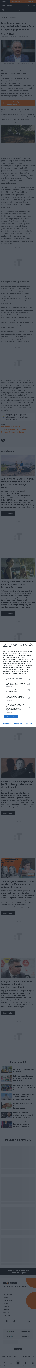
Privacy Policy (29, 723)
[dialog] (18, 684)
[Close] (32, 645)
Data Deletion (7, 723)
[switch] (28, 684)
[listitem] (18, 679)
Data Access (18, 723)
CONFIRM (10, 716)
